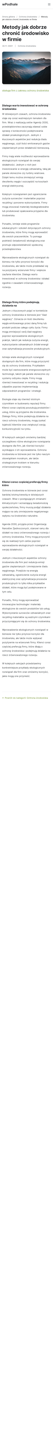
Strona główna (8, 16)
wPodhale (10, 4)
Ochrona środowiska (28, 16)
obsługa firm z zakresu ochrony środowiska (25, 90)
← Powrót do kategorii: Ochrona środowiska (25, 697)
